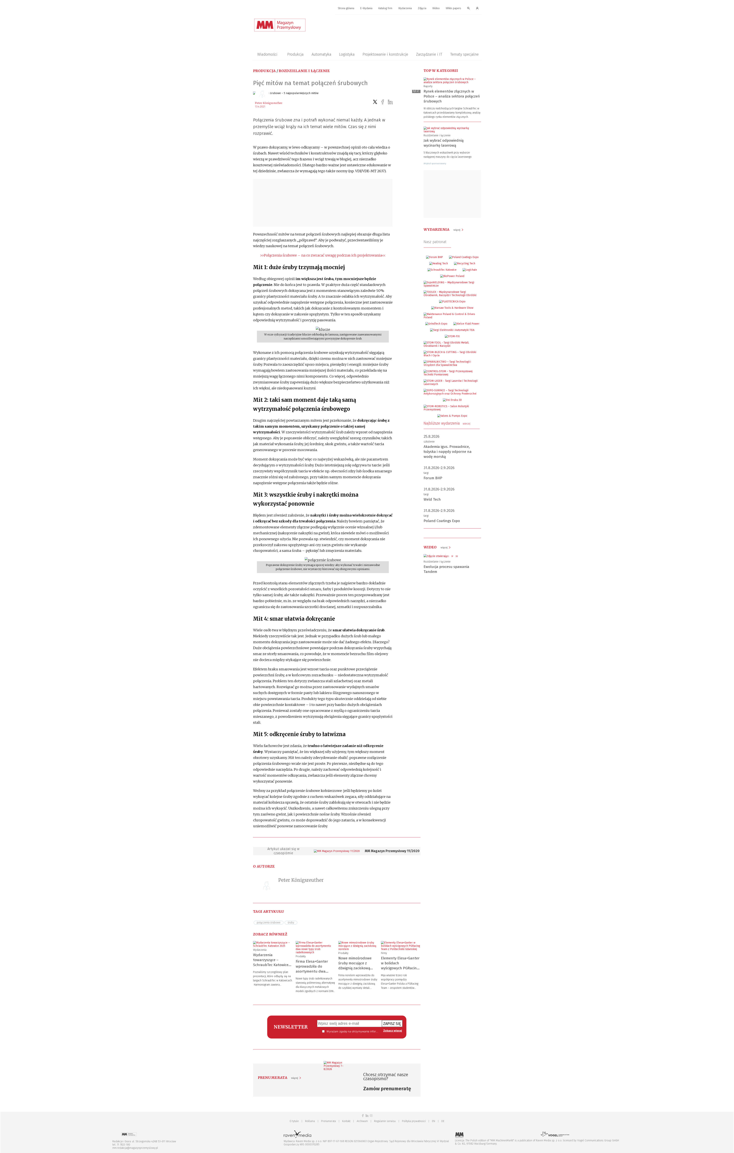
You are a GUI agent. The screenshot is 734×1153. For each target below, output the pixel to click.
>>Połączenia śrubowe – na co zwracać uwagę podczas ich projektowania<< (323, 255)
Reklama (310, 1121)
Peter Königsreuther (269, 103)
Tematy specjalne (464, 54)
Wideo (436, 8)
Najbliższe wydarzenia (447, 423)
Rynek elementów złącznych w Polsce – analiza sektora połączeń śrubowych (452, 96)
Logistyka (347, 54)
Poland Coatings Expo (442, 521)
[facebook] (382, 102)
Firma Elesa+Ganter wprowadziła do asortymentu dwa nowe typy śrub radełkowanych (312, 971)
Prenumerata (328, 1121)
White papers (453, 8)
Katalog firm (385, 8)
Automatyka (321, 54)
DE (442, 1121)
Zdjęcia (422, 8)
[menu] (367, 8)
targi (426, 473)
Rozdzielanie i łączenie (304, 71)
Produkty (301, 956)
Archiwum (362, 1121)
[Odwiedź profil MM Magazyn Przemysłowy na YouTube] (371, 1115)
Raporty (428, 86)
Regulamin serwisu (385, 1121)
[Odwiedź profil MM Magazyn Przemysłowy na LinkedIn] (367, 1115)
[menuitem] (346, 8)
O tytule (294, 1121)
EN (433, 1121)
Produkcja (295, 54)
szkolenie (429, 441)
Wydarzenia (405, 8)
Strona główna (346, 8)
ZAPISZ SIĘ (392, 1023)
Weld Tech (432, 499)
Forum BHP (433, 478)
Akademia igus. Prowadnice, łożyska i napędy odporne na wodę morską (448, 451)
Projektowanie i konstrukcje (385, 54)
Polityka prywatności (414, 1121)
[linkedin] (390, 102)
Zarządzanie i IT (429, 54)
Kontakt (346, 1121)
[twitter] (375, 102)
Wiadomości (267, 54)
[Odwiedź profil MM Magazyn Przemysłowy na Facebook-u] (362, 1115)
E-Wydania (366, 8)
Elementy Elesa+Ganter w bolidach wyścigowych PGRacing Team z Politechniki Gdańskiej (400, 968)
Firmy (384, 953)
